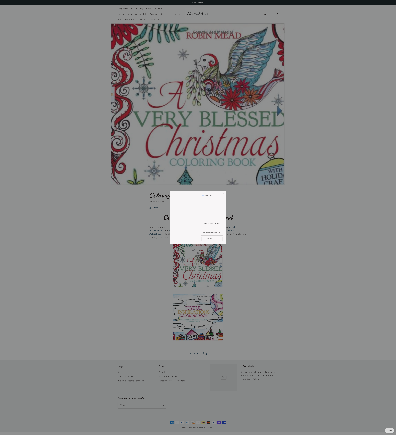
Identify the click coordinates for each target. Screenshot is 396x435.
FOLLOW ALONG (211, 239)
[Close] (223, 193)
